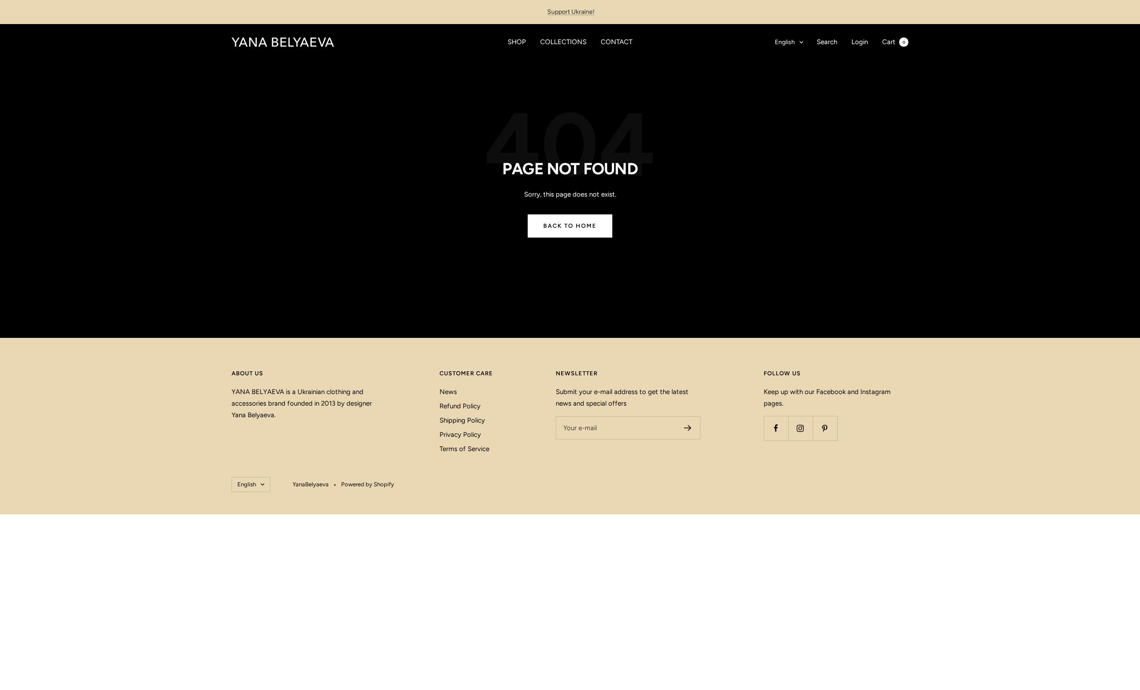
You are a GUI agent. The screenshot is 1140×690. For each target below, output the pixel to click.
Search (827, 42)
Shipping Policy (462, 420)
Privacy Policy (460, 435)
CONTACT (616, 42)
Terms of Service (464, 449)
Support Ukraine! (570, 12)
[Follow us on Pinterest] (825, 428)
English (785, 42)
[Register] (688, 428)
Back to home (570, 225)
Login (859, 42)
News (448, 392)
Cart (893, 42)
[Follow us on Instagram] (800, 428)
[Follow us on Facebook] (776, 428)
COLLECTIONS (563, 42)
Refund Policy (460, 406)
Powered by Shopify (367, 484)
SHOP (517, 42)
